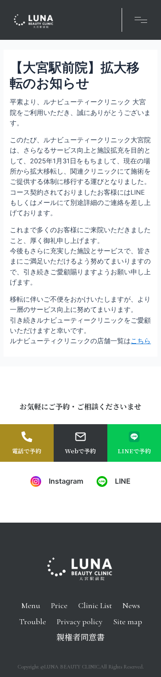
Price (59, 605)
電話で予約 (26, 451)
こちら (141, 341)
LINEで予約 (134, 451)
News (131, 605)
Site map (127, 621)
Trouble (32, 621)
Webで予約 (80, 451)
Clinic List (95, 605)
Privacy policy (79, 621)
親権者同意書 (80, 638)
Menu (30, 605)
